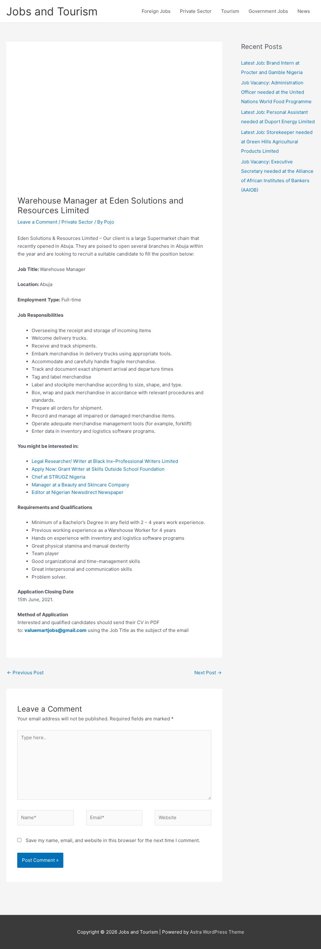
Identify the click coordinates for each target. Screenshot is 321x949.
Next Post (208, 673)
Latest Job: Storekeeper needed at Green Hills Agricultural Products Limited (277, 141)
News (303, 11)
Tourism (230, 11)
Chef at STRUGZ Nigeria (58, 477)
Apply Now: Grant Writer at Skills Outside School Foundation (98, 469)
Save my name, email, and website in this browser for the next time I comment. (113, 840)
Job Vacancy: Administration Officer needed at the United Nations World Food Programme (276, 92)
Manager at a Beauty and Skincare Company (80, 485)
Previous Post (25, 673)
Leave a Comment (37, 222)
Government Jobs (268, 11)
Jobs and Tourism (51, 11)
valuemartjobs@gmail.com (55, 630)
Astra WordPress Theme (217, 932)
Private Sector (196, 11)
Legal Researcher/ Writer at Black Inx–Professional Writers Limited (105, 461)
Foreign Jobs (156, 11)
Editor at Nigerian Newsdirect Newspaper (78, 492)
